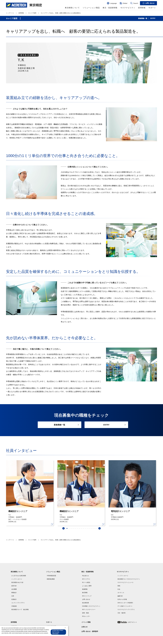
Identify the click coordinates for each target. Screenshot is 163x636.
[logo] (24, 5)
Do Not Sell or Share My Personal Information (57, 632)
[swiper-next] (99, 528)
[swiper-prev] (63, 528)
